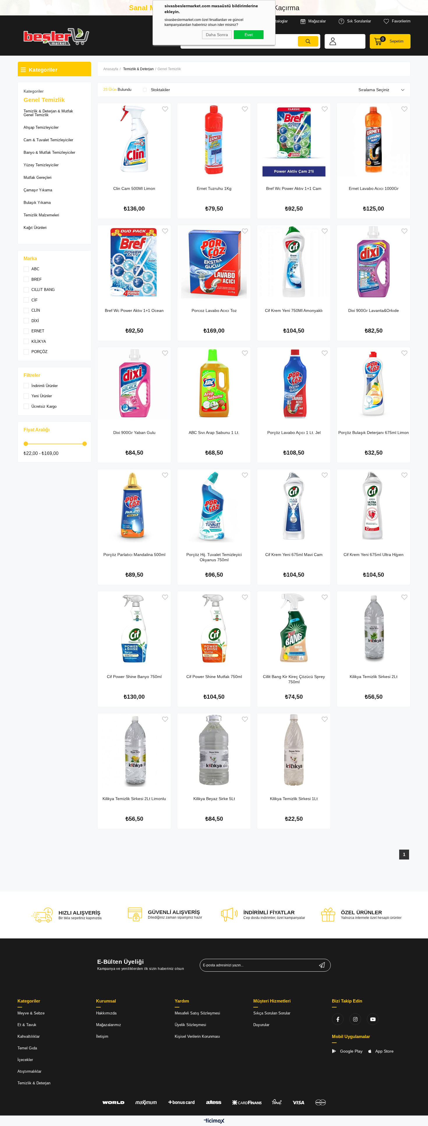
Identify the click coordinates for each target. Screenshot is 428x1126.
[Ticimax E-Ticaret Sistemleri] (214, 1121)
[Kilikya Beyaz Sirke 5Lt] (214, 750)
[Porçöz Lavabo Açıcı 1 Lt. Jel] (293, 384)
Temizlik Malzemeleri (41, 215)
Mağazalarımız (108, 1025)
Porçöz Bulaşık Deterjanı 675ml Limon (373, 432)
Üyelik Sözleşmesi (190, 1025)
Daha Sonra (217, 34)
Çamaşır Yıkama (38, 190)
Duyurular (261, 1025)
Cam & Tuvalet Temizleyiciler (48, 140)
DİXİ (35, 321)
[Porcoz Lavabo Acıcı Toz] (214, 262)
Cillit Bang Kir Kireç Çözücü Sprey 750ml (294, 679)
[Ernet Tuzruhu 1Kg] (214, 140)
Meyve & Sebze (31, 1013)
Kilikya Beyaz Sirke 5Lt (214, 798)
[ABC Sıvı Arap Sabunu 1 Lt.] (214, 384)
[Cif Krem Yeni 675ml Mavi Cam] (293, 506)
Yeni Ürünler (41, 396)
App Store (384, 1051)
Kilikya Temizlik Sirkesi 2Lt (373, 676)
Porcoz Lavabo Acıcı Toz (214, 310)
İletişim (102, 1036)
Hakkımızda (106, 1013)
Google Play (350, 1051)
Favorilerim (401, 21)
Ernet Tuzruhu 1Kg (214, 188)
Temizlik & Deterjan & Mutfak (48, 111)
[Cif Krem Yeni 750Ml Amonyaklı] (293, 262)
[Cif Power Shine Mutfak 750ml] (214, 628)
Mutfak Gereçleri (38, 177)
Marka (30, 258)
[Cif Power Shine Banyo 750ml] (134, 628)
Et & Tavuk (26, 1025)
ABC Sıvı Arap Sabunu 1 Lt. (214, 432)
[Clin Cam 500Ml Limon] (134, 140)
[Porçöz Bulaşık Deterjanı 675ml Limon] (373, 384)
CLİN (35, 310)
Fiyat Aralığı (36, 429)
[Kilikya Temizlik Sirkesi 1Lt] (293, 750)
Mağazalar (317, 21)
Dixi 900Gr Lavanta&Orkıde (373, 310)
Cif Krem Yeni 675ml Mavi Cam (294, 554)
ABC (35, 269)
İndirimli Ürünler (44, 386)
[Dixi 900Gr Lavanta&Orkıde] (373, 262)
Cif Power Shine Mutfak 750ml (214, 676)
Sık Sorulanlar (359, 21)
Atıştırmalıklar (29, 1071)
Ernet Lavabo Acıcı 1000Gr (374, 188)
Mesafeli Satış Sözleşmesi (197, 1013)
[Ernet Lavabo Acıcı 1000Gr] (373, 140)
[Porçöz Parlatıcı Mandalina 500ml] (134, 506)
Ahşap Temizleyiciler (41, 127)
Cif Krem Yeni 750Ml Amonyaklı (294, 310)
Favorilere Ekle (165, 109)
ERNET (37, 331)
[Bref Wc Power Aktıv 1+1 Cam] (293, 140)
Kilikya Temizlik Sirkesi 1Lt (294, 798)
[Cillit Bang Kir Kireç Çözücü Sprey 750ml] (293, 628)
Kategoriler (34, 91)
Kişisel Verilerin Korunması (197, 1036)
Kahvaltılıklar (28, 1036)
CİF (34, 300)
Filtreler (32, 375)
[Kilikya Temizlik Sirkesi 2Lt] (373, 628)
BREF (36, 279)
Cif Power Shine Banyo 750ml (134, 676)
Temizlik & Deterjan (33, 1083)
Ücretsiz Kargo (43, 406)
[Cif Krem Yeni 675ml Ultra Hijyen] (373, 506)
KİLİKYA (38, 341)
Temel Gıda (27, 1048)
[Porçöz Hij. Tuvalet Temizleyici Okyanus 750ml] (214, 506)
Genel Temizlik (36, 115)
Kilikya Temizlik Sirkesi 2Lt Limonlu (134, 798)
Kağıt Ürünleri (35, 228)
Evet (249, 34)
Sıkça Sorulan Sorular (271, 1013)
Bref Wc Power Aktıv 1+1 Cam (293, 188)
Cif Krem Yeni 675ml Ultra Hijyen (374, 554)
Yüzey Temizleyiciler (41, 165)
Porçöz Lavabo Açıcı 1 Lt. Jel (294, 432)
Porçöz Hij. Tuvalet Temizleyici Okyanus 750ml (214, 557)
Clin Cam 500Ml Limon (134, 188)
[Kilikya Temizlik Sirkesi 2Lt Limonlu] (134, 750)
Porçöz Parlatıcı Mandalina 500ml (134, 554)
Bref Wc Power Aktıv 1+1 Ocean (134, 310)
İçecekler (25, 1060)
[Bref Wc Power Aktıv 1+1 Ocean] (134, 262)
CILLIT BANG (43, 290)
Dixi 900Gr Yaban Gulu (134, 432)
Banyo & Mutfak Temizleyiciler (49, 152)
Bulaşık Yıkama (37, 202)
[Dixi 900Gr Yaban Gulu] (134, 384)
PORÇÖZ (39, 352)
